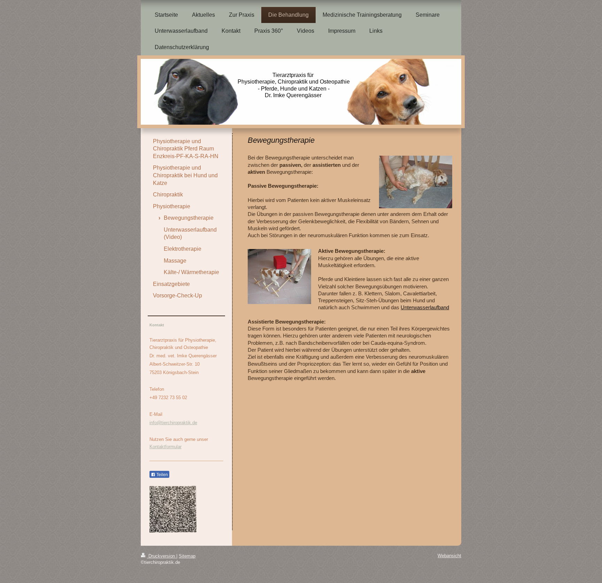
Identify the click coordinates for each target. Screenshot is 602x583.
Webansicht (449, 555)
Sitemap (187, 556)
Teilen (161, 474)
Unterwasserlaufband (425, 307)
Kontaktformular (165, 446)
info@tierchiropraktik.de (173, 422)
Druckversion (161, 556)
